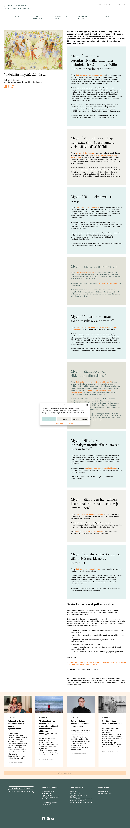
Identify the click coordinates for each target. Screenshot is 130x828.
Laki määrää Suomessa (85, 273)
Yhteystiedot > (47, 804)
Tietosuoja (69, 423)
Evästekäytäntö (60, 423)
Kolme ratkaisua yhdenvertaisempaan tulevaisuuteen (80, 723)
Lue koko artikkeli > (15, 762)
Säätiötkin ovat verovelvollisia (88, 569)
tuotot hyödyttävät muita (107, 283)
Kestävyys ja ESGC (61, 17)
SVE (119, 4)
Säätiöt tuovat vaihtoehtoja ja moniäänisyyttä (94, 382)
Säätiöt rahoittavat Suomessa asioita (91, 75)
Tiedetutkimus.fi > (104, 791)
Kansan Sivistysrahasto (97, 390)
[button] (87, 405)
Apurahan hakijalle (83, 17)
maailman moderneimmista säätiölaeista (101, 468)
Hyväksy (49, 419)
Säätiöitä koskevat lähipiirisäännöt (90, 514)
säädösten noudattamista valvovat (90, 531)
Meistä (18, 16)
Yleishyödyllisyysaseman (86, 153)
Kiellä (64, 419)
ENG (124, 4)
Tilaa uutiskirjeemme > (49, 803)
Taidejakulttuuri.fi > (104, 793)
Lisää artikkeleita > (65, 773)
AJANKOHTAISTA (108, 16)
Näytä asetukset (80, 419)
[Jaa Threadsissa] (12, 87)
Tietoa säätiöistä (37, 17)
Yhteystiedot (105, 4)
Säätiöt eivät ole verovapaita (87, 207)
